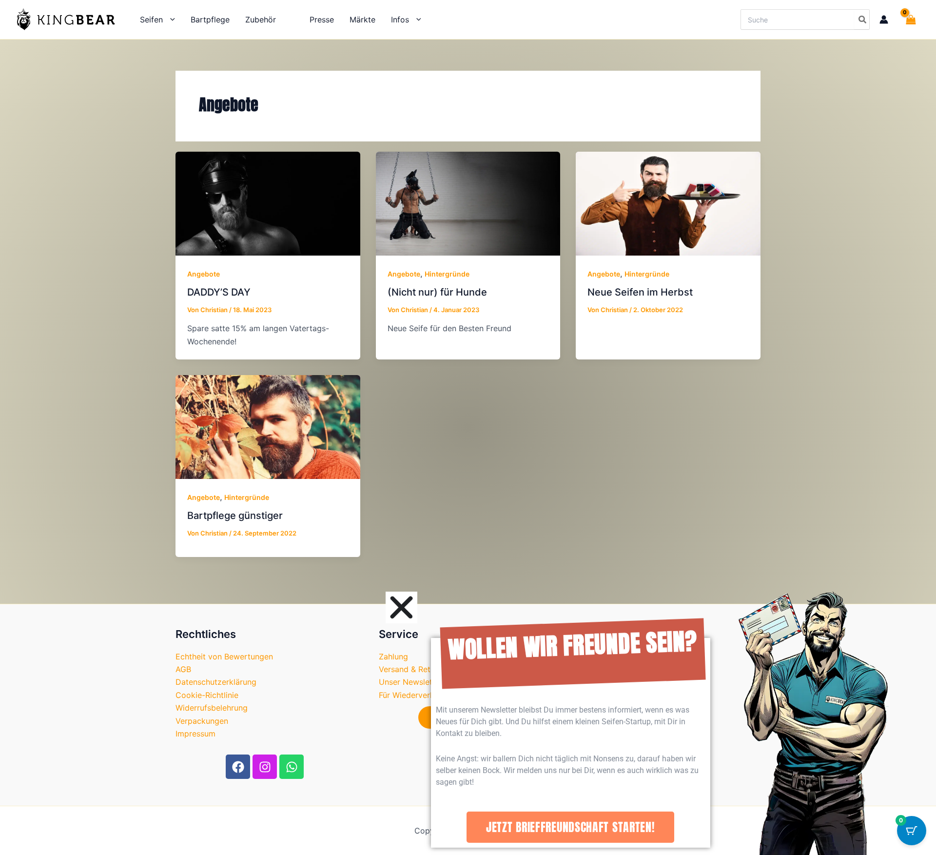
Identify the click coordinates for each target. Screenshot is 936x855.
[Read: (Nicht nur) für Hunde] (468, 203)
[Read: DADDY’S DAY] (268, 203)
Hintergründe (447, 274)
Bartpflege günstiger (235, 515)
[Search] (861, 19)
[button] (169, 19)
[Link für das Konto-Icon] (883, 19)
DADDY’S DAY (219, 292)
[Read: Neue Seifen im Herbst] (668, 203)
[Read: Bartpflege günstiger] (268, 426)
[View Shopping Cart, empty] (908, 19)
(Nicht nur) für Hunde (437, 292)
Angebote (203, 274)
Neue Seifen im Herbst (640, 292)
